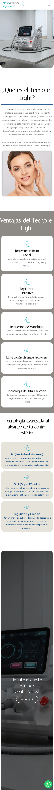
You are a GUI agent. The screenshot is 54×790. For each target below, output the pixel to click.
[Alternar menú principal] (48, 4)
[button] (48, 784)
